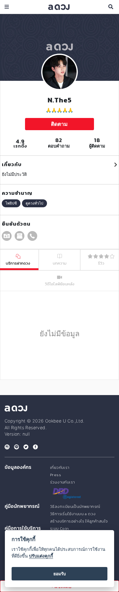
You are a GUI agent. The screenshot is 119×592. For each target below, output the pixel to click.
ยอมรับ (59, 573)
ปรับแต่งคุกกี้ (41, 555)
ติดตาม (59, 124)
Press (55, 475)
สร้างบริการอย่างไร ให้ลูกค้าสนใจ (79, 521)
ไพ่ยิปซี (11, 203)
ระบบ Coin (59, 528)
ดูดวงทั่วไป (34, 203)
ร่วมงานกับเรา (62, 482)
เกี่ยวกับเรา (60, 467)
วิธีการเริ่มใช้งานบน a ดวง (73, 514)
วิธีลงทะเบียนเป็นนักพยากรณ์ (75, 506)
